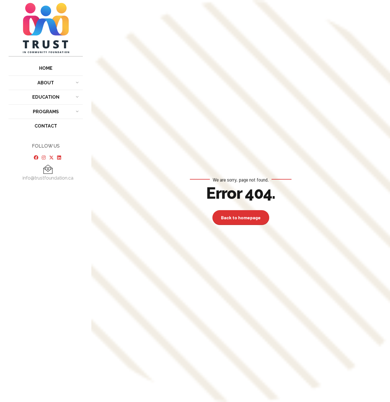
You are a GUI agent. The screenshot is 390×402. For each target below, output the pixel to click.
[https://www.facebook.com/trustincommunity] (36, 157)
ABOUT (45, 82)
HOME (46, 68)
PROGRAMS (46, 111)
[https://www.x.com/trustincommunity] (51, 157)
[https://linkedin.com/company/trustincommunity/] (59, 157)
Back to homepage (241, 217)
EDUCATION (45, 97)
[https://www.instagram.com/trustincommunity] (44, 157)
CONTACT (46, 126)
